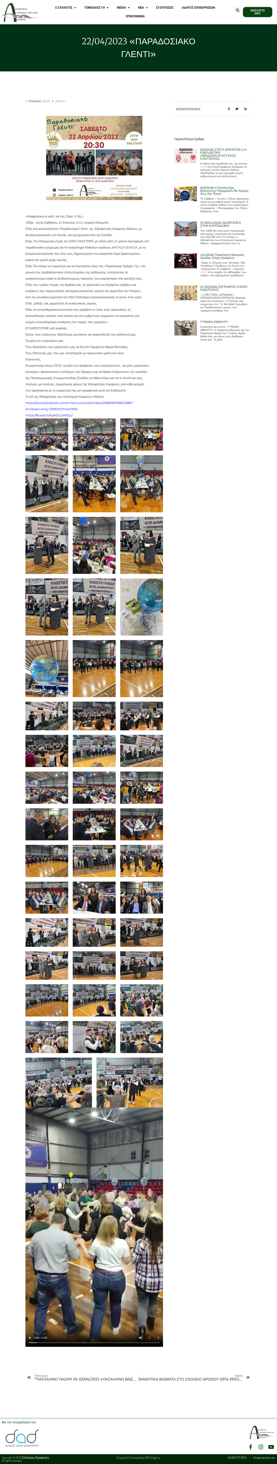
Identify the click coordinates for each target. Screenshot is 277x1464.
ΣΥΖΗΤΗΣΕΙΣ (165, 7)
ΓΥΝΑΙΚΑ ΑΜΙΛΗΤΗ (214, 322)
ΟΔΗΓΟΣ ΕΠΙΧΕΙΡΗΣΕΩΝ (198, 7)
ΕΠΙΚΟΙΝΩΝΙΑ (135, 16)
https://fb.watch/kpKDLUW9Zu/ (49, 415)
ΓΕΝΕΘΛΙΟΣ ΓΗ (94, 7)
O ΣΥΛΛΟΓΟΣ (63, 7)
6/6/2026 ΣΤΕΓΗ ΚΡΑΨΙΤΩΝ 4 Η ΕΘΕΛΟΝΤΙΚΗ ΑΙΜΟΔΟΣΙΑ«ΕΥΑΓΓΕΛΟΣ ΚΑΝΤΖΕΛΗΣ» (223, 154)
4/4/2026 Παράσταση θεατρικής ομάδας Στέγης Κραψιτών (222, 256)
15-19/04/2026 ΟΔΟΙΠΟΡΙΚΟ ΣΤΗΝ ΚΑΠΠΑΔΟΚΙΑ (220, 224)
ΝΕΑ (141, 7)
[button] (238, 10)
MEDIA (121, 7)
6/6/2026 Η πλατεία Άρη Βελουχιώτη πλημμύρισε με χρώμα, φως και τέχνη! (224, 191)
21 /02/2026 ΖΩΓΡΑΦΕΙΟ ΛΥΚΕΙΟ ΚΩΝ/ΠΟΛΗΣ (223, 288)
